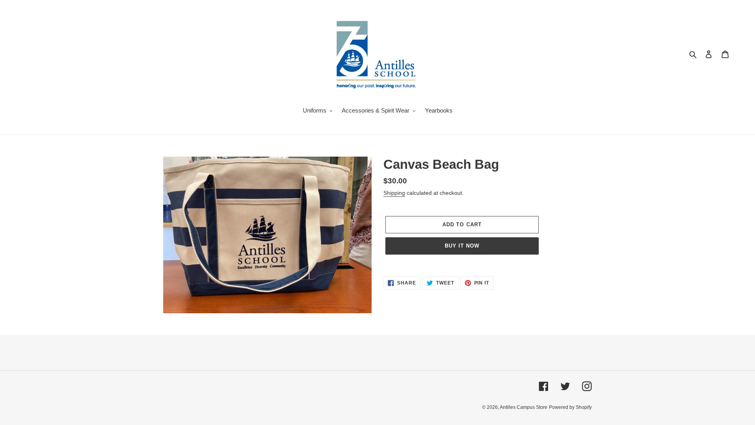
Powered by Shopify (570, 407)
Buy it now (462, 246)
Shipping (394, 193)
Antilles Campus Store (523, 407)
